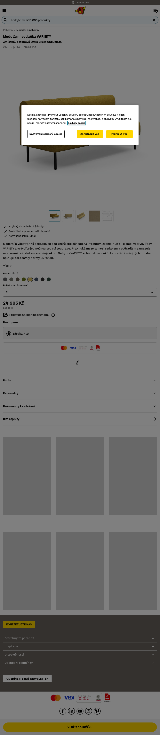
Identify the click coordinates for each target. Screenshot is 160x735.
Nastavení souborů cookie (45, 134)
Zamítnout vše (89, 134)
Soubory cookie (76, 123)
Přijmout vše (119, 134)
